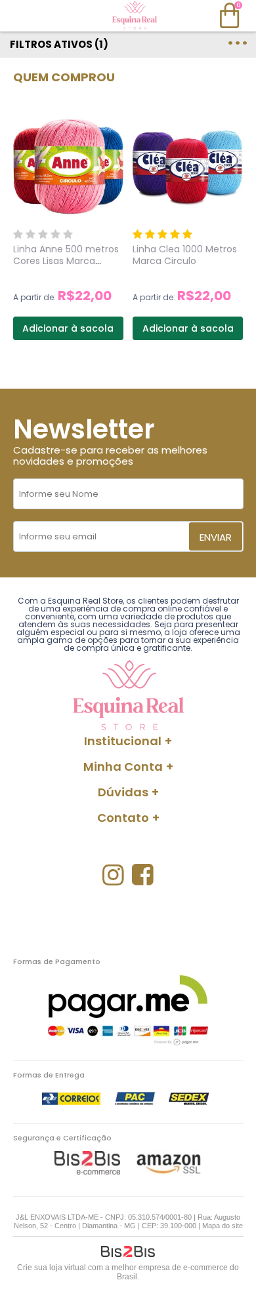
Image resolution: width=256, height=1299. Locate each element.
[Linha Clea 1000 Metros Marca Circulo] (188, 166)
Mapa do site (222, 1226)
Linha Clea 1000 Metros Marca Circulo (185, 254)
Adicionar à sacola (68, 328)
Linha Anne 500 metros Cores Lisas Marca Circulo (66, 260)
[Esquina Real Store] (134, 16)
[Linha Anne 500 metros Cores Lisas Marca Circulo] (68, 166)
